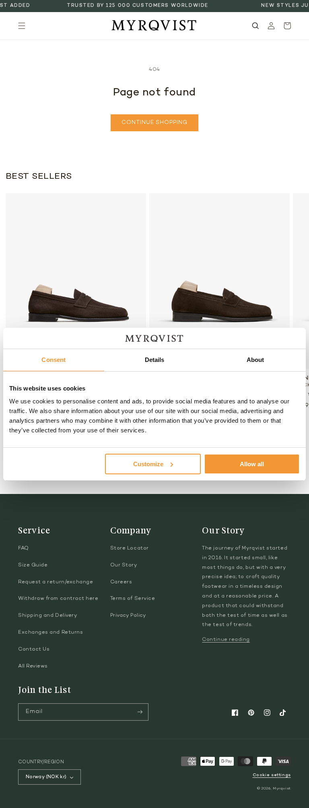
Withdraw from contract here (58, 598)
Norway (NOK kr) (46, 777)
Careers (121, 582)
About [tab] (255, 359)
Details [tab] (155, 359)
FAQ (23, 548)
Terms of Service (132, 598)
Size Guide (32, 565)
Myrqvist (282, 788)
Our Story (123, 565)
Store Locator (129, 548)
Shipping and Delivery (47, 615)
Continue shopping (154, 123)
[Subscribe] (140, 712)
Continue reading (226, 639)
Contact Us (33, 649)
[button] (22, 26)
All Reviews (33, 666)
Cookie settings (272, 775)
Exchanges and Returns (50, 632)
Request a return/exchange (55, 582)
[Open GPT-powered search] (255, 26)
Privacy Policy (128, 615)
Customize (148, 464)
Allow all (252, 464)
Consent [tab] (53, 359)
